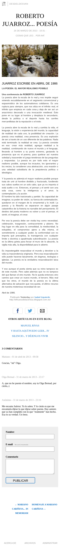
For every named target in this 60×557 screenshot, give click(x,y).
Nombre (10, 432)
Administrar (50, 543)
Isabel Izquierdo (42, 297)
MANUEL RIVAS (30, 325)
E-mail (17, 444)
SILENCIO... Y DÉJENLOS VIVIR (30, 336)
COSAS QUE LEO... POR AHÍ (30, 35)
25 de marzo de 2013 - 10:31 (29, 30)
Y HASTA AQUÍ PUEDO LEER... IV (30, 331)
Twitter (30, 311)
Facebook (18, 311)
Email (42, 311)
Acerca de (10, 543)
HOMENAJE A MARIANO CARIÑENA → (44, 506)
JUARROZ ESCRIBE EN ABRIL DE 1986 (30, 83)
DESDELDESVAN (18, 4)
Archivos (30, 543)
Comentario (12, 456)
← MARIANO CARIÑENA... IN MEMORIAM (20, 508)
